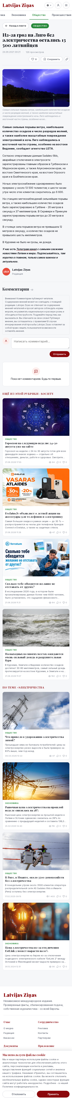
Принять (53, 1094)
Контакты (43, 1033)
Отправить (59, 354)
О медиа (8, 1028)
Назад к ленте (17, 25)
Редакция (8, 1033)
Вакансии (8, 1037)
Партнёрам (44, 1037)
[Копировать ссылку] (67, 59)
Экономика (18, 14)
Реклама (43, 1028)
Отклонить (19, 1094)
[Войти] (58, 5)
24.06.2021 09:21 (11, 51)
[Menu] (66, 5)
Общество (39, 14)
